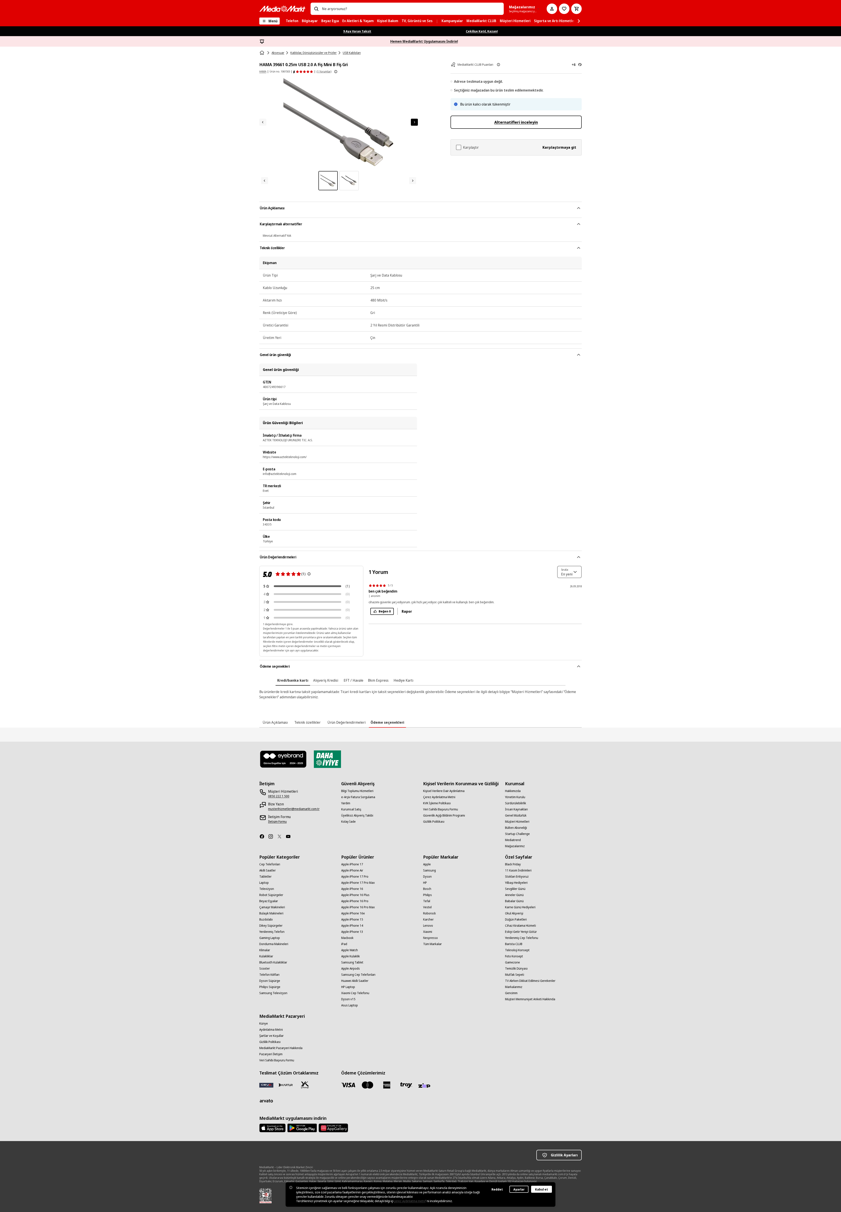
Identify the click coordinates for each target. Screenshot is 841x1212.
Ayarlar (519, 1189)
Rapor (407, 611)
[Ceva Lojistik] (266, 1085)
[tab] (293, 680)
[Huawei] (333, 1128)
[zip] (425, 1085)
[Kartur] (286, 1085)
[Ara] (316, 9)
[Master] (367, 1085)
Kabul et (541, 1189)
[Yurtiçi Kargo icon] (305, 1085)
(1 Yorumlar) (323, 71)
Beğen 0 (385, 611)
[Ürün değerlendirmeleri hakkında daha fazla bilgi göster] (335, 71)
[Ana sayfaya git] (282, 9)
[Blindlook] (283, 759)
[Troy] (406, 1085)
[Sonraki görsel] (414, 122)
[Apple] (272, 1128)
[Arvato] (266, 1100)
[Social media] (263, 836)
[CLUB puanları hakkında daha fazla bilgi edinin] (498, 64)
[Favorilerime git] (564, 9)
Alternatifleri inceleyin (516, 122)
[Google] (302, 1128)
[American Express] (387, 1085)
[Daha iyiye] (327, 759)
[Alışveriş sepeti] (576, 9)
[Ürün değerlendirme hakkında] (309, 573)
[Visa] (348, 1085)
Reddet (497, 1189)
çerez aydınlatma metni (410, 1201)
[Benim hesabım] (552, 9)
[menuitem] (292, 21)
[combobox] (411, 9)
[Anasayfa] (262, 52)
